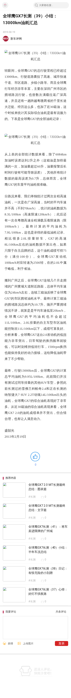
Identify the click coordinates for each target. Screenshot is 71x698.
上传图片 (28, 643)
